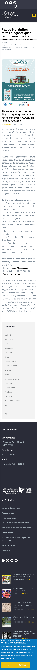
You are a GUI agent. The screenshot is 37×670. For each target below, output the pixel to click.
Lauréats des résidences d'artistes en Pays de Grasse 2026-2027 (24, 633)
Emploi (7, 357)
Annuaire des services (11, 508)
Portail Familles (8, 545)
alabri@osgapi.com (20, 268)
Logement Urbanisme (13, 379)
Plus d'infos (10, 658)
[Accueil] (10, 15)
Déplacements (10, 348)
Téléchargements (9, 518)
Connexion (6, 550)
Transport (9, 396)
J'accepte (8, 665)
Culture (8, 344)
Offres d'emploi (8, 533)
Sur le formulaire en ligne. (14, 274)
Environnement (7, 124)
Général (8, 370)
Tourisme (8, 392)
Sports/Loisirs (10, 388)
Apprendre (9, 340)
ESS (6, 410)
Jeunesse (8, 375)
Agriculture (9, 335)
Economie (8, 353)
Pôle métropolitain (12, 401)
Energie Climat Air (12, 361)
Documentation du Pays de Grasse (16, 528)
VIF (6, 414)
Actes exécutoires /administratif (15, 523)
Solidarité (8, 383)
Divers (7, 405)
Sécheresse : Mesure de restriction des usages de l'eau (22, 605)
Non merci (22, 665)
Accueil (4, 42)
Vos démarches (8, 513)
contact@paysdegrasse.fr (13, 464)
